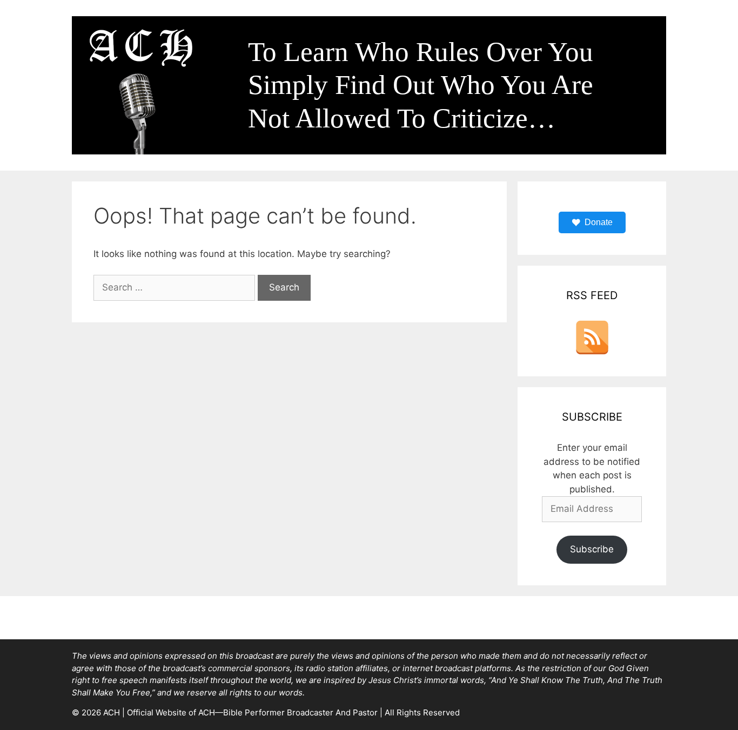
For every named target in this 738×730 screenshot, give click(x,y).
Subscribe (592, 549)
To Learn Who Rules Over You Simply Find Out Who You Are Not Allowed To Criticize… (420, 85)
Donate (599, 222)
